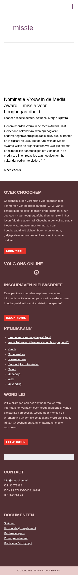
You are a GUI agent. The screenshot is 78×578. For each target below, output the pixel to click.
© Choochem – (38, 570)
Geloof (12, 369)
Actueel (41, 118)
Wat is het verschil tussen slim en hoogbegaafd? (38, 342)
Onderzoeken (16, 354)
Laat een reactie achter (19, 118)
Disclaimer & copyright (18, 543)
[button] (70, 6)
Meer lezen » (12, 170)
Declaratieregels (14, 533)
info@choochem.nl (16, 480)
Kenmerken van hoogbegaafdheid (29, 337)
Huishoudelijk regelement (20, 528)
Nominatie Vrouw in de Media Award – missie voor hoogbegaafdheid (34, 105)
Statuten (9, 523)
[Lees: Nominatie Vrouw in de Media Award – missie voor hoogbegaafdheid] (39, 70)
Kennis (12, 349)
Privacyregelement (16, 538)
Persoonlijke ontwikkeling (23, 364)
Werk (11, 378)
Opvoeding (15, 383)
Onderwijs (14, 373)
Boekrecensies (17, 359)
